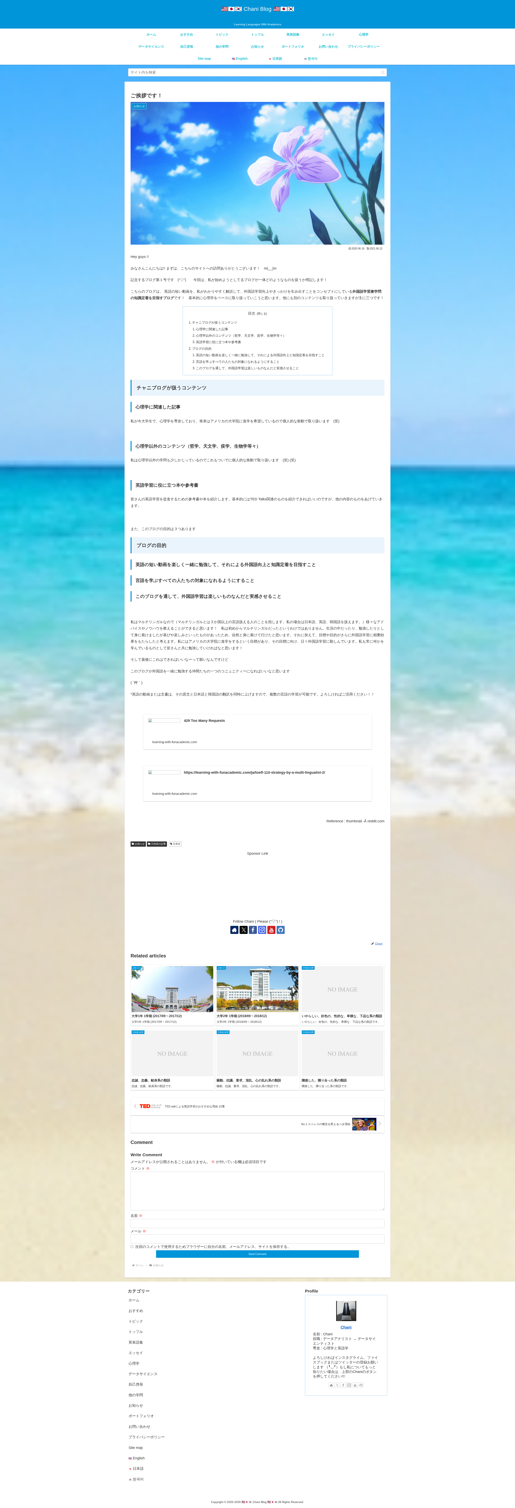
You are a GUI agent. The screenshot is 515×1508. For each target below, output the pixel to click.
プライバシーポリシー (147, 1437)
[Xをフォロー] (244, 930)
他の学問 (136, 1395)
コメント (140, 1168)
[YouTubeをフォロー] (271, 930)
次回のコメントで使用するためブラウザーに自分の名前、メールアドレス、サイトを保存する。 (213, 1247)
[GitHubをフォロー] (281, 930)
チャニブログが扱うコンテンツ (214, 322)
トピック (136, 1321)
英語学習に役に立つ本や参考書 (218, 342)
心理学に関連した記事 (212, 329)
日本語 (176, 843)
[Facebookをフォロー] (253, 930)
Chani (346, 1327)
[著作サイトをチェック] (234, 930)
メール (138, 1231)
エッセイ (136, 1353)
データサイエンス (143, 1374)
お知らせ (140, 843)
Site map (136, 1448)
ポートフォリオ (141, 1416)
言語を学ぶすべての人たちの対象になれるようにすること (238, 361)
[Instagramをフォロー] (262, 930)
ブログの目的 (201, 348)
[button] (382, 72)
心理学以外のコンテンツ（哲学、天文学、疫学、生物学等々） (242, 335)
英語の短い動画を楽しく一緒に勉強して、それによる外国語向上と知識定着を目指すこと (260, 355)
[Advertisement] (257, 885)
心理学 (134, 1363)
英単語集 (136, 1342)
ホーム (134, 1300)
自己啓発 (136, 1384)
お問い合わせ (139, 1427)
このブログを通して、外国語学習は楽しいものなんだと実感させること (247, 368)
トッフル (136, 1332)
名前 (136, 1216)
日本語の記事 (158, 843)
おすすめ (136, 1311)
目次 (251, 313)
